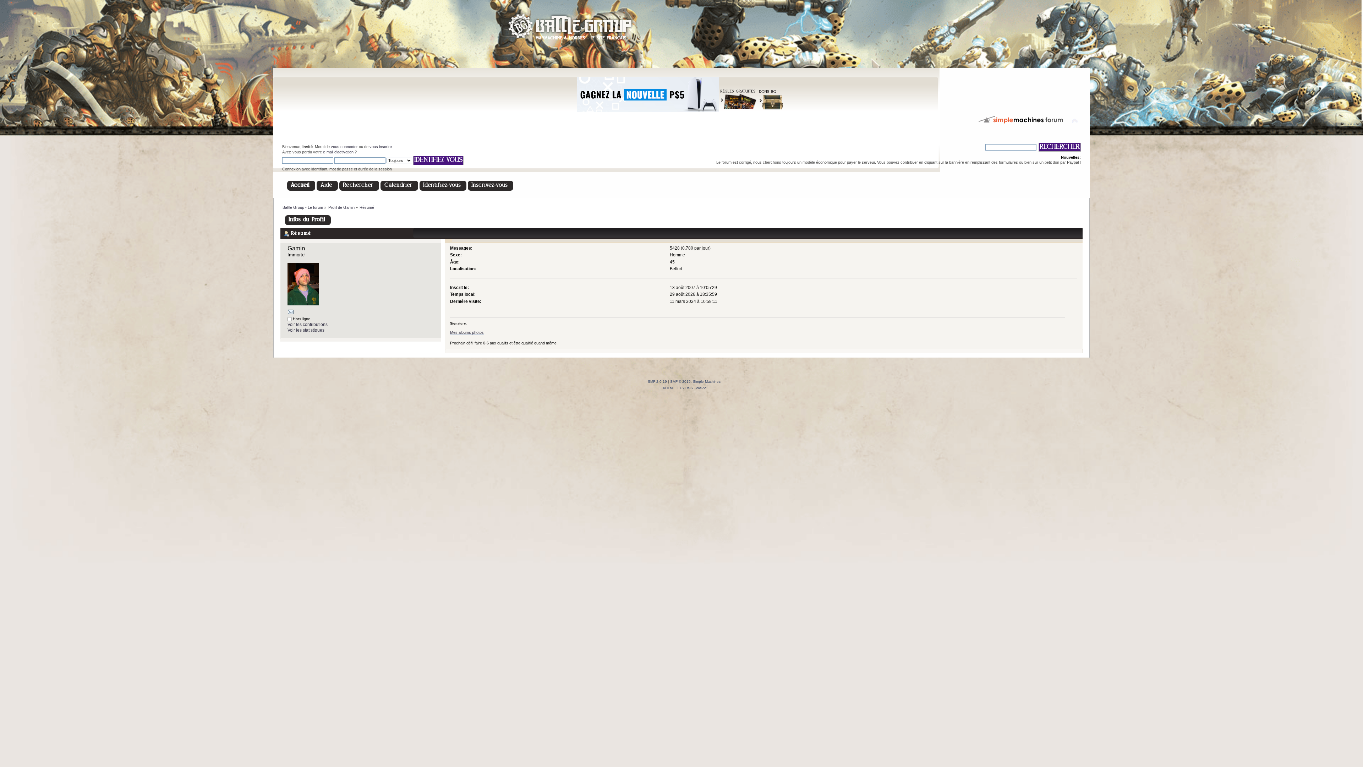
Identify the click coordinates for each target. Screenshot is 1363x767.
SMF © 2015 (680, 382)
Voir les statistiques (306, 330)
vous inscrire (381, 147)
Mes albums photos (467, 332)
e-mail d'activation (338, 152)
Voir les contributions (308, 324)
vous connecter (344, 147)
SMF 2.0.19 (657, 382)
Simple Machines (707, 382)
